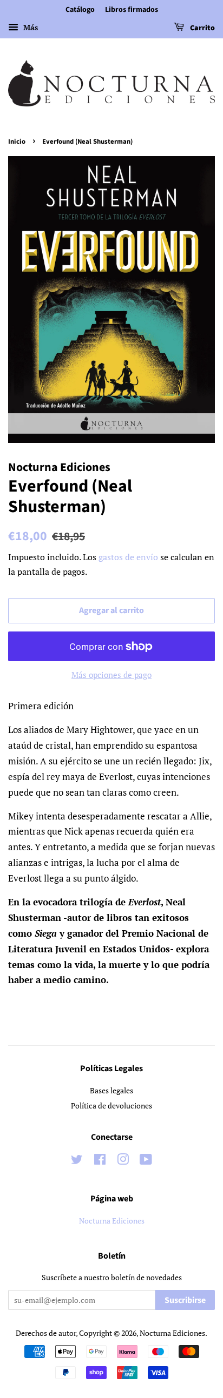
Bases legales (111, 1090)
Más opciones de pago (111, 674)
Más (29, 27)
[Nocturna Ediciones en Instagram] (123, 1161)
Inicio (16, 141)
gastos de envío (128, 557)
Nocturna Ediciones (112, 1220)
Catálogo (80, 9)
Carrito (201, 28)
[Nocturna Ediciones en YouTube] (146, 1161)
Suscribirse (185, 1300)
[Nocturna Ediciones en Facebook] (100, 1161)
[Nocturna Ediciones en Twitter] (77, 1161)
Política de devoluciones (111, 1105)
